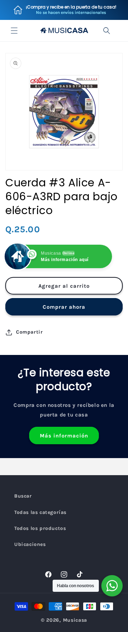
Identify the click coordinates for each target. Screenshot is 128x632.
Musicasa (75, 620)
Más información (64, 435)
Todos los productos (40, 528)
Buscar (23, 496)
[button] (14, 30)
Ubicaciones (30, 544)
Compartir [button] (29, 332)
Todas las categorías (40, 512)
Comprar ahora (64, 307)
